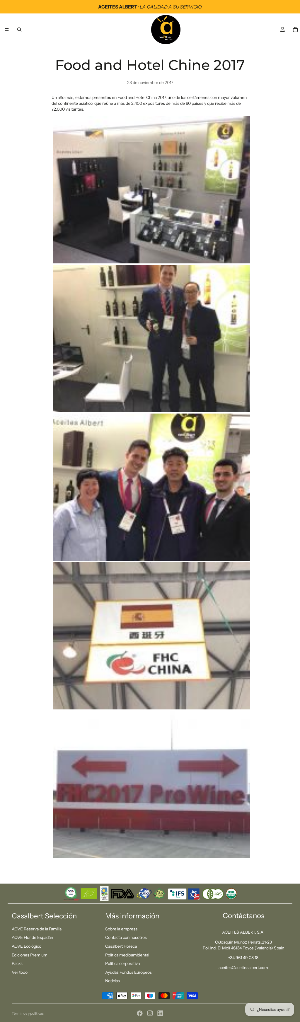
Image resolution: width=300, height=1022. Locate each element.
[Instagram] (150, 1013)
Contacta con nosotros (126, 937)
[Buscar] (19, 29)
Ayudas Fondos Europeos (128, 972)
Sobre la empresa (121, 929)
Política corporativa (122, 963)
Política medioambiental (127, 955)
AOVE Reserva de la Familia (37, 929)
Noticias (112, 980)
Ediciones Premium (29, 955)
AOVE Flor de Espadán (32, 937)
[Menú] (6, 29)
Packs (17, 963)
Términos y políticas (28, 1013)
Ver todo (20, 972)
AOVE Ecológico (26, 946)
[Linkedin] (160, 1013)
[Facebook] (139, 1013)
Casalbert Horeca (121, 946)
